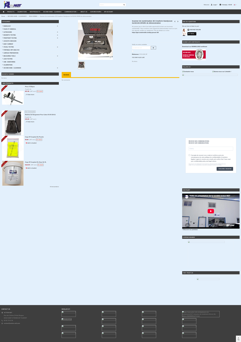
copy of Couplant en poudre (34, 137)
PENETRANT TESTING (10, 38)
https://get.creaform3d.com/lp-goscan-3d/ (145, 32)
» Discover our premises (190, 229)
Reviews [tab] (66, 75)
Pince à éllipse (30, 86)
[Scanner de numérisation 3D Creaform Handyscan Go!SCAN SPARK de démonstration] (110, 57)
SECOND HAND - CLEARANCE (52, 12)
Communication (70, 12)
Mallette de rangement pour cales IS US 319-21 (40, 114)
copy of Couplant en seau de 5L (35, 162)
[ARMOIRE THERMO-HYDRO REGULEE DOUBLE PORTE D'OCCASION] (175, 21)
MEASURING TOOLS (9, 56)
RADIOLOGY (7, 26)
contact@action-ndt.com (12, 323)
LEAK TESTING (8, 59)
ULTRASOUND (7, 32)
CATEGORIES (6, 21)
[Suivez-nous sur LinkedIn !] (226, 72)
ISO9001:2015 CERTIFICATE (191, 42)
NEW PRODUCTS (35, 12)
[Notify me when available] (153, 47)
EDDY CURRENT (8, 44)
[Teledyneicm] (80, 319)
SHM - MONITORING (9, 62)
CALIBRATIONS (22, 12)
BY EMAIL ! (191, 34)
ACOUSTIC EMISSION (9, 41)
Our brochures (95, 12)
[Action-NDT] (12, 5)
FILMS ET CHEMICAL (9, 29)
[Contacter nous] (195, 72)
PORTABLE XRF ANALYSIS (11, 50)
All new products (54, 186)
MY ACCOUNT (108, 12)
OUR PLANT (186, 190)
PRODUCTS (10, 12)
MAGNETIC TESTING (9, 35)
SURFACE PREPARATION (10, 53)
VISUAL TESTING (8, 47)
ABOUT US (83, 12)
